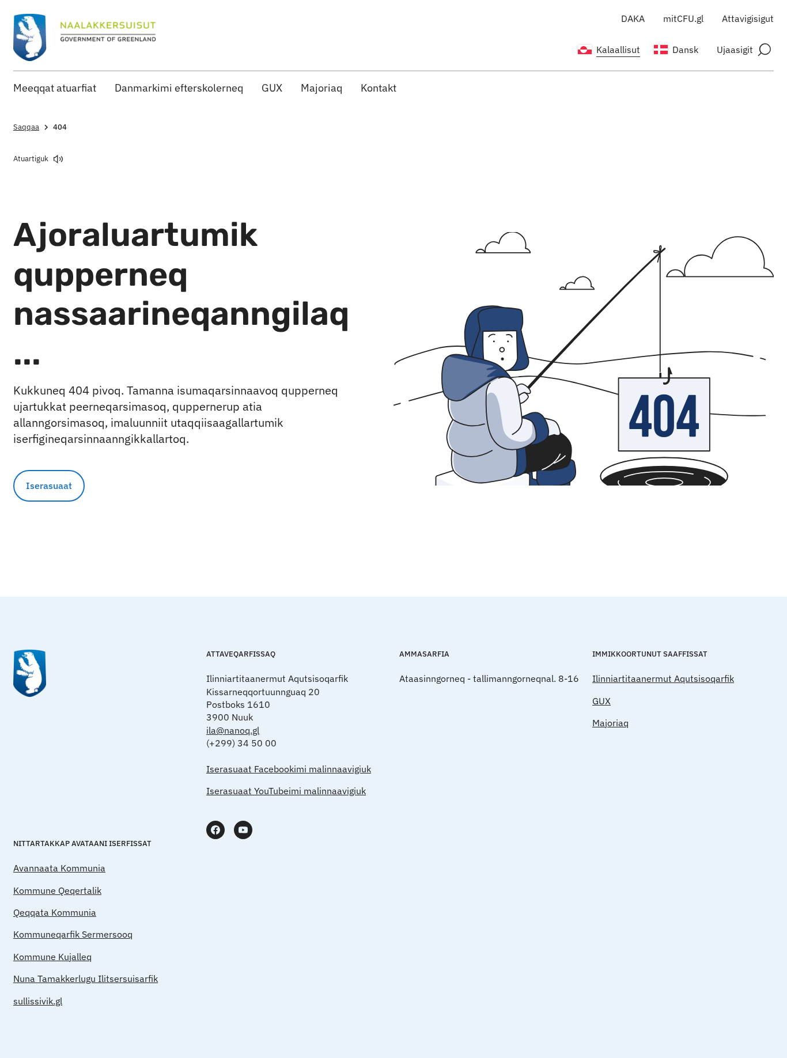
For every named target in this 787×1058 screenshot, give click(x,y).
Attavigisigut (748, 18)
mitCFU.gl (683, 18)
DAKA (633, 18)
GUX (272, 87)
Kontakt (378, 87)
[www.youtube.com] (243, 830)
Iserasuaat (49, 485)
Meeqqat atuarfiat (54, 87)
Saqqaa (26, 127)
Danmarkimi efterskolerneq (179, 87)
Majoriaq (321, 87)
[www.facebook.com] (215, 830)
